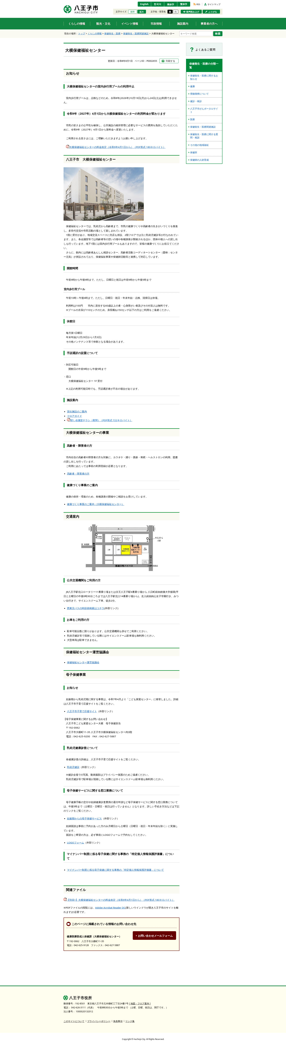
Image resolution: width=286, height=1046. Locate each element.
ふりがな (212, 11)
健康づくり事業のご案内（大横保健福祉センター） (95, 504)
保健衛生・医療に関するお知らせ (204, 77)
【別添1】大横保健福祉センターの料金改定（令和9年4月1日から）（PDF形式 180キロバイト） (120, 899)
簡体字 (170, 4)
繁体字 (183, 4)
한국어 (157, 4)
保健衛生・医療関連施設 (136, 33)
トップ (81, 33)
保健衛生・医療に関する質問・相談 (204, 136)
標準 (132, 11)
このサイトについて (74, 1021)
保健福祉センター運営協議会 (83, 662)
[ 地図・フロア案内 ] (140, 1003)
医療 (192, 119)
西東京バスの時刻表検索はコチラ (85, 608)
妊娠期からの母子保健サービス (84, 818)
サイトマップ (214, 4)
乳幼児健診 (73, 767)
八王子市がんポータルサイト (204, 110)
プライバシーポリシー (98, 1021)
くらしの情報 (95, 33)
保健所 (193, 152)
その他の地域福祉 (199, 145)
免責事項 (117, 1021)
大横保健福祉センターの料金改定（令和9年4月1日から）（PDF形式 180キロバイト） (117, 147)
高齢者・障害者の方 (78, 473)
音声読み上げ (192, 11)
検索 (218, 33)
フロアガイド (74, 416)
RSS (198, 4)
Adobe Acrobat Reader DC (110, 907)
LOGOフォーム (75, 842)
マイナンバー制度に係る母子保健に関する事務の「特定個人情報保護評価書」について (115, 869)
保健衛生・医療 (112, 33)
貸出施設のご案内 (77, 411)
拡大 (142, 11)
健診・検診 (196, 101)
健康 (192, 86)
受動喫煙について (199, 93)
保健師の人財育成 (199, 159)
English (144, 4)
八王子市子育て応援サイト (82, 711)
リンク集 (130, 1021)
